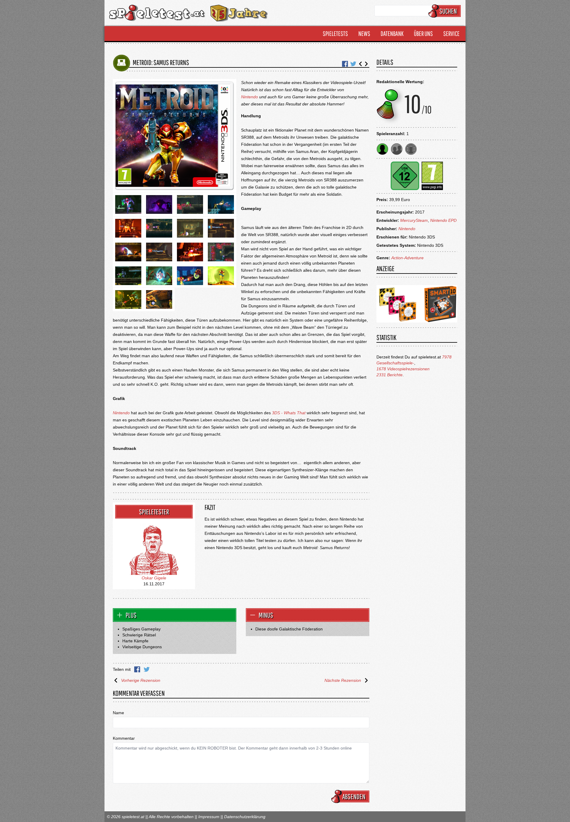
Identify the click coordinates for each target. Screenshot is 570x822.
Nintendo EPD (443, 220)
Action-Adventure (407, 257)
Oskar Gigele (154, 578)
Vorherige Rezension (140, 680)
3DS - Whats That (288, 412)
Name (118, 712)
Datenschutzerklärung (244, 816)
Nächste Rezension (342, 680)
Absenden (353, 796)
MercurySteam (414, 220)
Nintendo (249, 96)
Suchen (448, 11)
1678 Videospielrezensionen (403, 368)
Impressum (208, 816)
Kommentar (124, 738)
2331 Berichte (389, 374)
